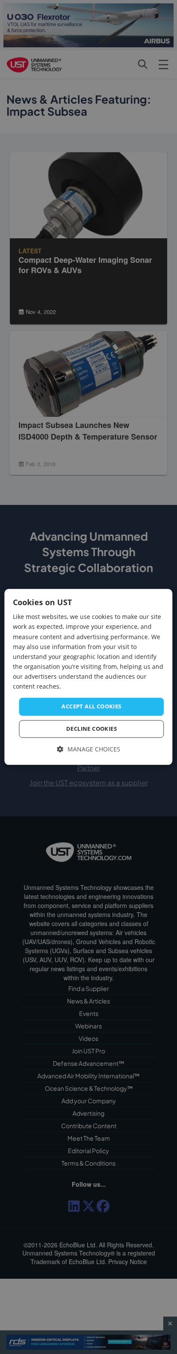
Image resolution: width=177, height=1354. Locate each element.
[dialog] (88, 677)
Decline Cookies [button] (91, 728)
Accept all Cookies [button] (91, 706)
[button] (88, 749)
